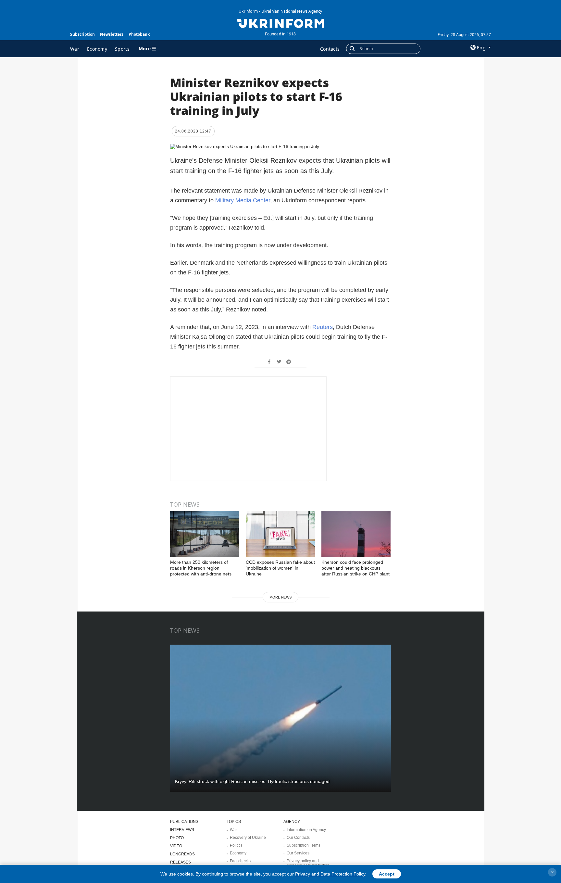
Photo (177, 838)
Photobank (139, 34)
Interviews (182, 829)
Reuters (322, 327)
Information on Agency (306, 829)
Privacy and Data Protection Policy (330, 874)
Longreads (182, 854)
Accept (386, 874)
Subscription (82, 34)
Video (176, 846)
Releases (180, 862)
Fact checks (240, 861)
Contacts (330, 49)
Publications (184, 821)
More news (280, 597)
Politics (236, 845)
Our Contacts (298, 837)
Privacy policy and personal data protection (308, 863)
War (74, 49)
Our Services (298, 853)
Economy (97, 49)
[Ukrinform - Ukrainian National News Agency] (280, 22)
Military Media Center (242, 200)
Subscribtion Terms (303, 845)
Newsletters (111, 34)
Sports (122, 49)
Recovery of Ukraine (248, 837)
